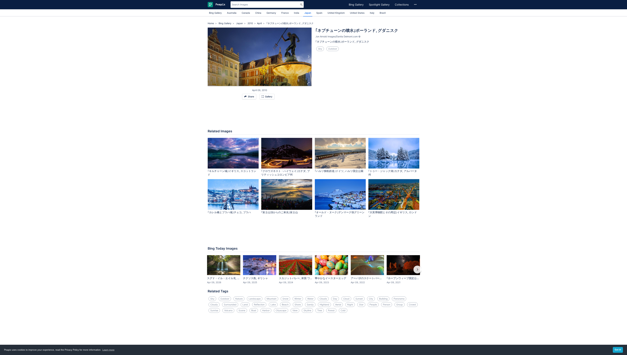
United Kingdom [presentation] (336, 12)
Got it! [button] (618, 350)
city (371, 298)
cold (343, 310)
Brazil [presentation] (383, 12)
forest (331, 310)
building (383, 298)
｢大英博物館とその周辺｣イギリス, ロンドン (392, 214)
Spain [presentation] (319, 12)
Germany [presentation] (271, 12)
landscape (255, 298)
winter (297, 298)
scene (242, 310)
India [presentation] (296, 12)
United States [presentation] (357, 12)
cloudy (214, 304)
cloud (346, 298)
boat (253, 310)
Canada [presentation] (246, 12)
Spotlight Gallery (379, 4)
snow (285, 298)
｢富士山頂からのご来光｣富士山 (279, 212)
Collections (402, 4)
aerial (338, 304)
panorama (399, 298)
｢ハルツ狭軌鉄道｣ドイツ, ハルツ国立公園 (339, 171)
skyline (307, 310)
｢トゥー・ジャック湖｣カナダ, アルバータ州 (392, 172)
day (335, 298)
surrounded (230, 304)
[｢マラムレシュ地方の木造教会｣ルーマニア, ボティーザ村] (308, 57)
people (373, 304)
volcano (228, 310)
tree (319, 310)
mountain (271, 298)
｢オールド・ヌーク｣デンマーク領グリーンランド (339, 214)
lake (273, 304)
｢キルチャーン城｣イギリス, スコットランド (232, 172)
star (361, 304)
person (386, 304)
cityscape (281, 310)
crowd (412, 304)
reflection (259, 304)
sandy (310, 304)
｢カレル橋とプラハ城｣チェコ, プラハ (229, 212)
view (294, 310)
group (399, 304)
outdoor (332, 48)
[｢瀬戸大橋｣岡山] (211, 57)
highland (324, 304)
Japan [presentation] (307, 12)
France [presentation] (285, 12)
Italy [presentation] (372, 12)
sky (320, 48)
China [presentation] (258, 12)
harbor (266, 310)
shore (298, 304)
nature (239, 298)
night (350, 304)
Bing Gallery (356, 4)
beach (285, 304)
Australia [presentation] (231, 12)
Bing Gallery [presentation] (215, 12)
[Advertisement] (313, 116)
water (310, 298)
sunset (359, 298)
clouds (323, 298)
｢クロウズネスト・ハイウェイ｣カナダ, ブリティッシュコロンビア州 (285, 172)
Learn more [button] (108, 349)
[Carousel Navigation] (313, 271)
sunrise (214, 310)
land (245, 304)
